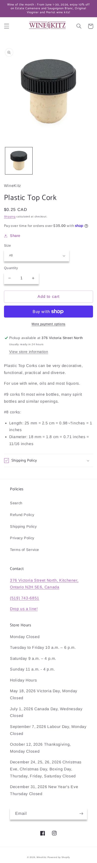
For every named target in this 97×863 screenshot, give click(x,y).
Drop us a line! (24, 609)
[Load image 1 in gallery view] (18, 160)
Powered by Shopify (59, 857)
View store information (28, 352)
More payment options (48, 324)
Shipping (10, 216)
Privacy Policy (22, 538)
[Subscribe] (81, 814)
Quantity (11, 268)
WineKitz (42, 857)
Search (16, 503)
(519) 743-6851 (24, 598)
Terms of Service (24, 550)
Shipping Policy (23, 526)
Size (7, 245)
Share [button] (15, 236)
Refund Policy (22, 515)
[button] (6, 26)
